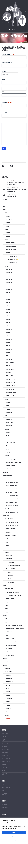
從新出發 (8, 452)
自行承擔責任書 (11, 582)
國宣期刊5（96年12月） (11, 379)
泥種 (7, 538)
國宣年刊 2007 (9, 332)
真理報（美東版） (9, 425)
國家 (3, 97)
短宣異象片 (7, 455)
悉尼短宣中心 (8, 688)
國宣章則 (8, 222)
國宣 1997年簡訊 (9, 375)
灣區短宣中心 (8, 705)
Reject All (14, 840)
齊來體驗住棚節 (11, 196)
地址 (3, 85)
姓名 (3, 108)
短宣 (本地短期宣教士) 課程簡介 (12, 459)
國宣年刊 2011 (9, 319)
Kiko (7, 545)
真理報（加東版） (9, 422)
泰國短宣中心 (8, 695)
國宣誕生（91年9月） (10, 395)
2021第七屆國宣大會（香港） (12, 485)
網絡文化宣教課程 (8, 612)
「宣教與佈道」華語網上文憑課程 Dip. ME (14, 592)
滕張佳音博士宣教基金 (10, 242)
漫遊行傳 (8, 449)
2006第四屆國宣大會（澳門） (12, 495)
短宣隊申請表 (10, 575)
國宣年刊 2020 (9, 289)
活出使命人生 (8, 405)
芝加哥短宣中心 (9, 698)
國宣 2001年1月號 (9, 355)
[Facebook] (12, 29)
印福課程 (6, 602)
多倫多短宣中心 (9, 678)
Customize (14, 836)
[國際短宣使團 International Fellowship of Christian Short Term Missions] (14, 14)
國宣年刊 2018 (9, 296)
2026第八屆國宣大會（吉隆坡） (12, 482)
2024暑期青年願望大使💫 (13, 259)
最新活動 (6, 622)
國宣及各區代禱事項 (10, 638)
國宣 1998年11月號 (10, 369)
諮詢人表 (9, 578)
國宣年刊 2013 (9, 312)
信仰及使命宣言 (9, 219)
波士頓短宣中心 (9, 701)
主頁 (4, 206)
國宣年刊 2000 (9, 359)
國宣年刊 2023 (9, 279)
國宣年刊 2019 (9, 292)
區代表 (6, 711)
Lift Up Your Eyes (11, 442)
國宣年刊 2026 (9, 269)
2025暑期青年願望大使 (12, 256)
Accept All (14, 832)
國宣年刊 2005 (9, 339)
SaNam (8, 548)
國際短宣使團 (7, 668)
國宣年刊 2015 (9, 306)
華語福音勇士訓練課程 (10, 598)
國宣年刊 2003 (9, 345)
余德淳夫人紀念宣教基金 (11, 246)
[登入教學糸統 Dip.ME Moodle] (14, 29)
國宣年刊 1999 (9, 365)
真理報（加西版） (9, 419)
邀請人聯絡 (7, 113)
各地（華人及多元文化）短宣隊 (14, 565)
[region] (14, 831)
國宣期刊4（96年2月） (11, 382)
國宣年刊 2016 (9, 302)
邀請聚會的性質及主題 (7, 62)
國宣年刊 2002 (9, 349)
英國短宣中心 (8, 708)
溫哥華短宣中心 (9, 685)
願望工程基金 (8, 252)
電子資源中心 (5, 472)
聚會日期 (4, 71)
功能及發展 (8, 226)
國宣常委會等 (8, 236)
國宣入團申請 (5, 662)
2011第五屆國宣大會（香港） (12, 492)
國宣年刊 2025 (9, 272)
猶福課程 (6, 608)
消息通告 (6, 618)
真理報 (6, 415)
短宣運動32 (8, 409)
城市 (3, 91)
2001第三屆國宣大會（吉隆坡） (12, 499)
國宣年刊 (6, 266)
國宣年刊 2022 (9, 282)
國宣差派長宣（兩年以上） (10, 518)
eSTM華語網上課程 (9, 588)
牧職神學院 (7, 715)
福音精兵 (8, 435)
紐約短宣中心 (8, 691)
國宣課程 (5, 585)
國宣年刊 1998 (9, 372)
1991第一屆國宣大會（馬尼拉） (12, 505)
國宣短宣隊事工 (9, 558)
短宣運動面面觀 (9, 412)
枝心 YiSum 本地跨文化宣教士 (12, 525)
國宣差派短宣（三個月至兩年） (11, 535)
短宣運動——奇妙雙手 (10, 465)
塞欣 (7, 542)
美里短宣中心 (5, 743)
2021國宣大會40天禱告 (11, 645)
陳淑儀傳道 (8, 532)
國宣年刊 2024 (9, 276)
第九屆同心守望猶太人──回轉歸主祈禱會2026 (15, 628)
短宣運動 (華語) (9, 469)
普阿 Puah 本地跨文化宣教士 (12, 522)
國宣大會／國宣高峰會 (7, 475)
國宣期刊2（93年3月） (10, 389)
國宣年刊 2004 (9, 342)
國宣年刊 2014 (9, 309)
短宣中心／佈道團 (8, 671)
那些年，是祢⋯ (9, 439)
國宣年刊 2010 (9, 322)
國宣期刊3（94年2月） (10, 385)
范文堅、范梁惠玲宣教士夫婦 (11, 528)
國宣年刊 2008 (9, 329)
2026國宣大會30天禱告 (11, 642)
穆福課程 (6, 605)
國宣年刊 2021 (9, 286)
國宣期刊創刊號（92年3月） (11, 392)
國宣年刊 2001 (9, 352)
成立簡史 (8, 216)
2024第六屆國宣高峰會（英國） (12, 512)
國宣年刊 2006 (9, 336)
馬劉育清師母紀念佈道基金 (11, 249)
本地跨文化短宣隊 (11, 562)
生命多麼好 (8, 402)
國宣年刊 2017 (9, 299)
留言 (3, 121)
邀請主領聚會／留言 (8, 718)
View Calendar (5, 199)
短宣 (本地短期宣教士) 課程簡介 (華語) (13, 462)
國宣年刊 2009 (9, 326)
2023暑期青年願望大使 (12, 262)
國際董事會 (8, 232)
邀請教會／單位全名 (9, 54)
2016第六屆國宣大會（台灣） (12, 489)
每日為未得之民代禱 (10, 655)
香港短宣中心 (8, 675)
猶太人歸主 (8, 652)
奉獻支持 (5, 658)
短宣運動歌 (7, 429)
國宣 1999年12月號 (10, 362)
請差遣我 (8, 432)
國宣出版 (6, 399)
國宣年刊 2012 (9, 316)
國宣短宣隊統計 (9, 555)
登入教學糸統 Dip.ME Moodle (14, 595)
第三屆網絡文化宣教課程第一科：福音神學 (14, 625)
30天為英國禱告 (9, 648)
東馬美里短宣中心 (9, 681)
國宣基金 (6, 239)
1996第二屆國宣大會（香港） (12, 502)
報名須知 (9, 572)
